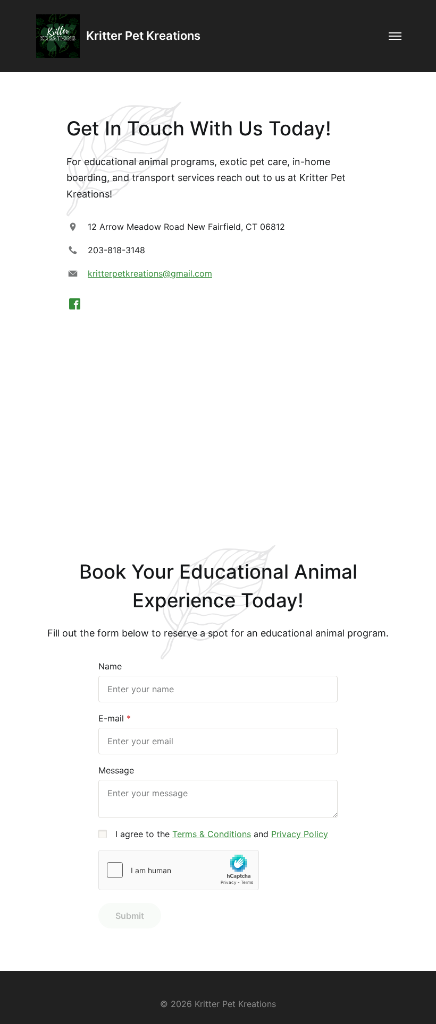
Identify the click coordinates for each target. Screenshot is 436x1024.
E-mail (111, 718)
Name (110, 666)
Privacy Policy (299, 834)
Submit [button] (129, 915)
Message (116, 770)
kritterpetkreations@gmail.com (150, 273)
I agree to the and (221, 834)
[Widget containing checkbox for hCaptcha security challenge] (178, 870)
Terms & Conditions (211, 834)
